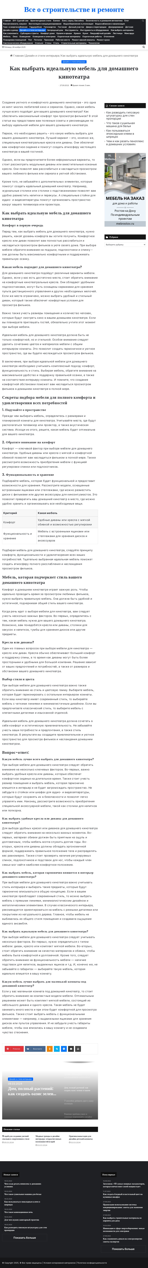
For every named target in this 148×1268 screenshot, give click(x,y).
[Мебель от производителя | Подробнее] (125, 225)
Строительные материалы (73, 43)
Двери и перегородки (96, 27)
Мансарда (129, 33)
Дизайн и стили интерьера (32, 30)
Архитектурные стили (40, 20)
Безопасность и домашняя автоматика (104, 20)
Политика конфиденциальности (92, 1263)
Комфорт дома (47, 33)
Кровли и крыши (64, 33)
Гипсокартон (50, 27)
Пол (30, 40)
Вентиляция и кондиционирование (45, 24)
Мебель (7, 36)
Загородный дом (55, 30)
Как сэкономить (10, 33)
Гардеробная (35, 27)
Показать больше (24, 1237)
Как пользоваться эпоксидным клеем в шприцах (120, 133)
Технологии (94, 43)
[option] (50, 1091)
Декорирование (115, 27)
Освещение (24, 36)
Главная (7, 20)
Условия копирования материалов (59, 1263)
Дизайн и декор (10, 30)
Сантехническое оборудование (18, 43)
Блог (126, 20)
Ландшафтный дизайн (100, 33)
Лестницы (117, 33)
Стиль (56, 43)
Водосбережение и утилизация (78, 24)
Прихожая (49, 40)
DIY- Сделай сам (20, 20)
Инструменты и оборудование (94, 30)
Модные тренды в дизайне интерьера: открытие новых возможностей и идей (48, 1139)
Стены (48, 43)
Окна (15, 36)
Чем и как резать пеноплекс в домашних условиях (125, 143)
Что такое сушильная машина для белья (120, 124)
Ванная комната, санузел (15, 24)
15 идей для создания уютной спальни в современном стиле (15, 1137)
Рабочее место (63, 40)
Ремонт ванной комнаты (83, 40)
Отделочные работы (92, 36)
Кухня (85, 33)
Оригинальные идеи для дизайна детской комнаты (81, 1137)
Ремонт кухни (103, 40)
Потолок (38, 40)
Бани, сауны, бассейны (73, 20)
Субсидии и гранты (29, 33)
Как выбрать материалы (122, 30)
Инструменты (71, 30)
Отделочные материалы (68, 36)
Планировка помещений (14, 40)
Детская (129, 27)
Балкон (56, 20)
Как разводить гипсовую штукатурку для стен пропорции (122, 115)
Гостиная (62, 27)
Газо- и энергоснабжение (15, 27)
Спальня (39, 43)
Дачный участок (76, 27)
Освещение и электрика (44, 36)
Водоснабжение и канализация (110, 24)
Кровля (77, 33)
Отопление (109, 36)
